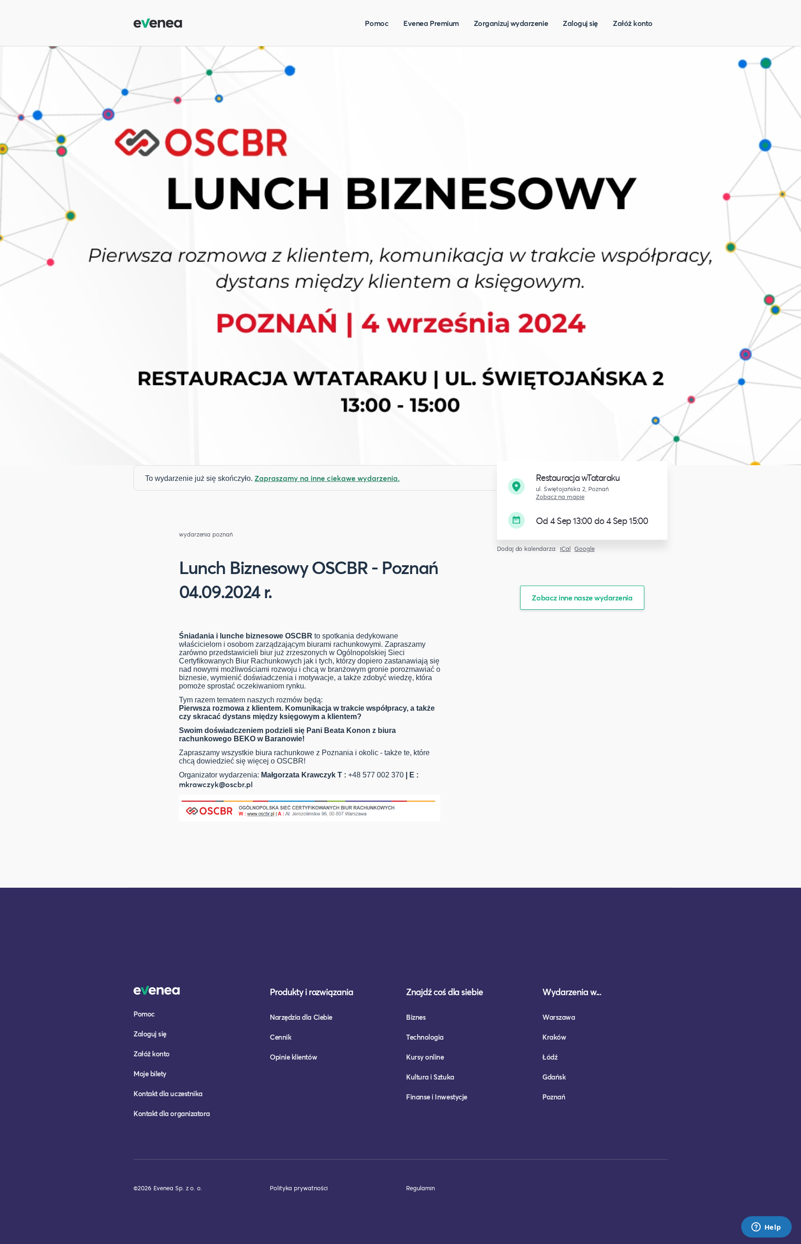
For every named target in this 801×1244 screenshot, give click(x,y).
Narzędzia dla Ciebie (301, 1017)
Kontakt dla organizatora (172, 1113)
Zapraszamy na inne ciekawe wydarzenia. (327, 478)
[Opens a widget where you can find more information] (766, 1227)
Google (584, 548)
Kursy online (425, 1056)
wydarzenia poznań (206, 534)
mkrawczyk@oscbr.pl (216, 784)
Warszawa (558, 1017)
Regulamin (420, 1188)
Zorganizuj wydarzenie (511, 23)
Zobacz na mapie (560, 496)
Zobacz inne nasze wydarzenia (582, 597)
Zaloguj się (580, 23)
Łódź (549, 1056)
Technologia (425, 1037)
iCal (565, 548)
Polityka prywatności (299, 1188)
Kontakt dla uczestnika (168, 1093)
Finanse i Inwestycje (436, 1096)
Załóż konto (633, 23)
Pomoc (376, 23)
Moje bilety (150, 1073)
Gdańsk (554, 1076)
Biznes (416, 1017)
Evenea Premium (431, 23)
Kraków (554, 1037)
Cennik (280, 1037)
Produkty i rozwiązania (311, 992)
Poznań (553, 1096)
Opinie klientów (293, 1056)
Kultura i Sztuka (430, 1076)
